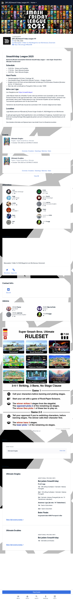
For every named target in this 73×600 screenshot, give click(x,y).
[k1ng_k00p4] (47, 193)
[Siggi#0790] (16, 199)
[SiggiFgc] (14, 199)
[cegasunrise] (43, 205)
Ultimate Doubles (17, 158)
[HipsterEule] (45, 310)
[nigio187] (14, 217)
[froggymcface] (43, 223)
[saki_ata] (12, 223)
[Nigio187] (12, 217)
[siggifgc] (12, 199)
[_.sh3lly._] (16, 204)
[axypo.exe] (45, 211)
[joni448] (14, 193)
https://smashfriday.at (25, 92)
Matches (44, 151)
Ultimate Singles (17, 138)
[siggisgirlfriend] (12, 204)
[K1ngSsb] (45, 193)
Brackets (31, 151)
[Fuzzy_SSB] (12, 310)
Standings (38, 151)
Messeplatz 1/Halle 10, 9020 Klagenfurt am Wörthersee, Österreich (34, 42)
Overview (25, 151)
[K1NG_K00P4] (43, 193)
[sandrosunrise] (45, 205)
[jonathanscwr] (12, 193)
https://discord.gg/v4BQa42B (23, 44)
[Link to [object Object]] (9, 191)
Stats (49, 151)
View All (36, 176)
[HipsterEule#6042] (43, 310)
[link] (14, 193)
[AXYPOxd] (43, 211)
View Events (36, 592)
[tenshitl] (43, 199)
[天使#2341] (45, 199)
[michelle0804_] (14, 204)
